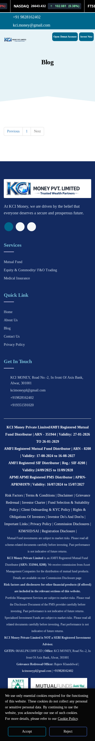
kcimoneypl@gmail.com (28, 390)
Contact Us (12, 336)
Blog (7, 328)
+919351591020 (22, 405)
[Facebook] (8, 226)
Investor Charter (33, 502)
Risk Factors (14, 495)
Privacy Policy (14, 345)
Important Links (16, 524)
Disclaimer (65, 495)
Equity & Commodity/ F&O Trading (30, 270)
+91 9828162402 (26, 17)
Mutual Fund (13, 262)
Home (8, 312)
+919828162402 (22, 398)
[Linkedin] (31, 226)
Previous (13, 131)
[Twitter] (20, 226)
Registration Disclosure (58, 531)
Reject (68, 731)
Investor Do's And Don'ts (66, 517)
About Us (10, 320)
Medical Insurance (17, 278)
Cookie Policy (68, 719)
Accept (27, 731)
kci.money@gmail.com (31, 25)
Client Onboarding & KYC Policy (45, 510)
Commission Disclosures (71, 524)
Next (37, 131)
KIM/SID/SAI (28, 531)
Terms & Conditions (40, 495)
